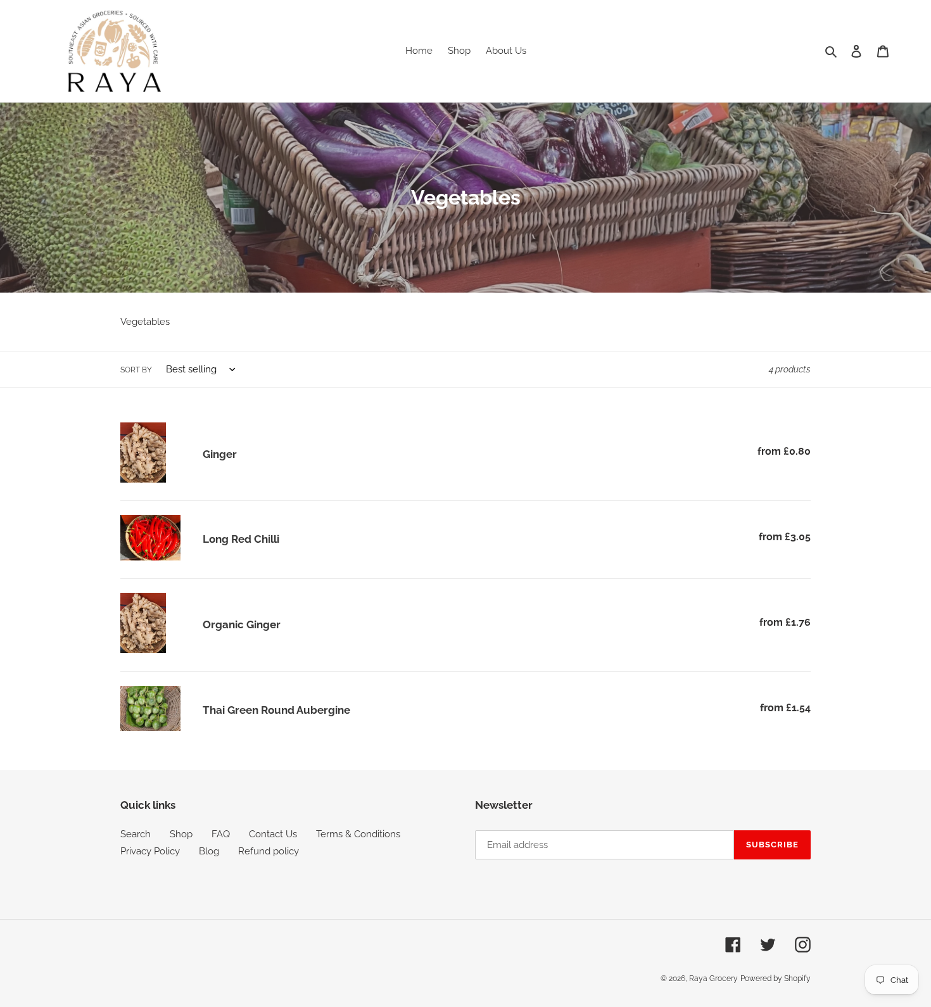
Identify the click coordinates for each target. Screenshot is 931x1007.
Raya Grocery (713, 978)
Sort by (136, 369)
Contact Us (273, 834)
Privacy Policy (150, 851)
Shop (181, 834)
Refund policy (268, 851)
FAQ (221, 834)
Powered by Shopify (775, 978)
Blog (209, 851)
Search (135, 834)
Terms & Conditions (358, 834)
